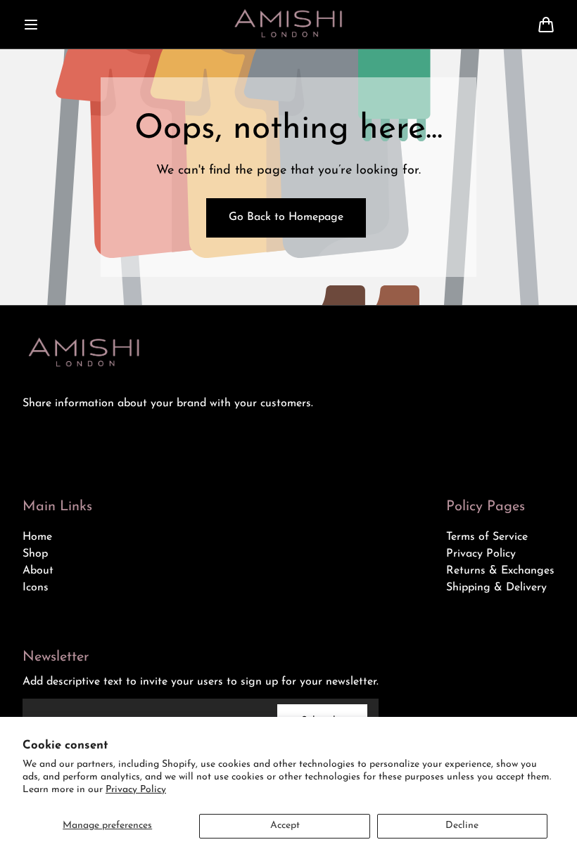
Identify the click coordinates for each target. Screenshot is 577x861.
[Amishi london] (288, 24)
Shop (35, 553)
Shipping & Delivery (496, 587)
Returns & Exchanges (500, 570)
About (38, 570)
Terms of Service (487, 537)
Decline (461, 825)
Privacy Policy (136, 789)
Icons (36, 587)
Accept (285, 825)
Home (37, 537)
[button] (31, 24)
